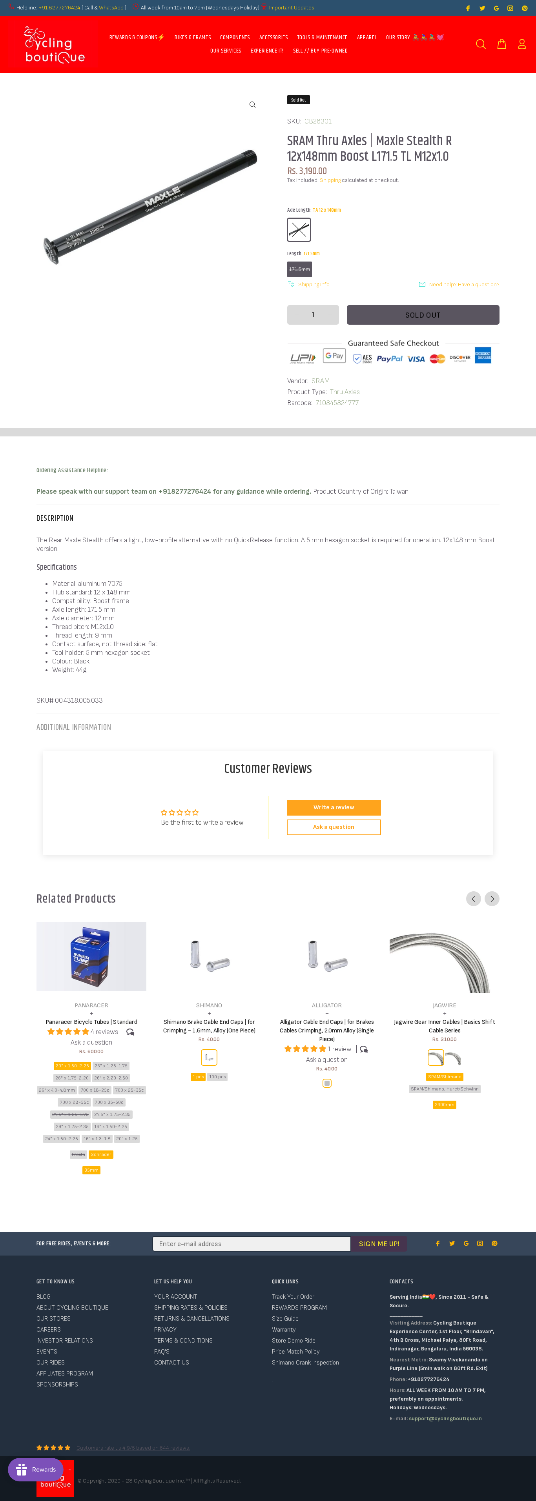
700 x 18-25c (94, 1090)
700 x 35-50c (109, 1102)
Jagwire (444, 1005)
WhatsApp (112, 7)
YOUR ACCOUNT (175, 1297)
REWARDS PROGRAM (299, 1308)
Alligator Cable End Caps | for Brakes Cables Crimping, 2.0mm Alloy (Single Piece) (327, 1030)
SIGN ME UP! (379, 1244)
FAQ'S (162, 1352)
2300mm (444, 1105)
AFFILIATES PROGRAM (64, 1373)
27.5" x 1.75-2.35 (112, 1115)
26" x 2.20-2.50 (111, 1078)
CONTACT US (171, 1363)
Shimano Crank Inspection (305, 1363)
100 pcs (217, 1077)
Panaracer (91, 1005)
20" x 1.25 (127, 1139)
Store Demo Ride (293, 1341)
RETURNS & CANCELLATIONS (192, 1319)
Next (492, 898)
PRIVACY (165, 1330)
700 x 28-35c (74, 1102)
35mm (91, 1170)
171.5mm (299, 269)
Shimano (209, 1005)
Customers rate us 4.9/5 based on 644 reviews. (133, 1448)
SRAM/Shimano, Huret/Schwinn (445, 1089)
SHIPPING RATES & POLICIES (191, 1308)
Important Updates (291, 7)
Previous (473, 898)
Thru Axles (345, 392)
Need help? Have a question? (464, 284)
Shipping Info (314, 284)
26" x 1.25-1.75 (111, 1066)
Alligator (327, 1005)
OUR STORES (53, 1319)
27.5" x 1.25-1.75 (70, 1115)
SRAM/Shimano (444, 1077)
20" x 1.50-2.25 (72, 1066)
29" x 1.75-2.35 (72, 1127)
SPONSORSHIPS (57, 1384)
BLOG (43, 1297)
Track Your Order (293, 1297)
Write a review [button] (334, 807)
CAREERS (48, 1330)
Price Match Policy (296, 1352)
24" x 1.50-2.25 (61, 1139)
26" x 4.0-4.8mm (57, 1090)
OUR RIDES (50, 1363)
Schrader (101, 1155)
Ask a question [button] (333, 827)
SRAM (321, 381)
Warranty (284, 1330)
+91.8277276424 (59, 7)
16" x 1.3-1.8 (97, 1139)
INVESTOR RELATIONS (64, 1341)
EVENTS (46, 1352)
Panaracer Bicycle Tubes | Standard (91, 1022)
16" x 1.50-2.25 (110, 1127)
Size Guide (285, 1319)
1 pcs (198, 1077)
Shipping (330, 180)
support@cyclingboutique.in (445, 1418)
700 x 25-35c (129, 1090)
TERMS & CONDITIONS (183, 1341)
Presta (78, 1155)
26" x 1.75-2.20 (72, 1078)
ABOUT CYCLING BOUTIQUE (72, 1308)
